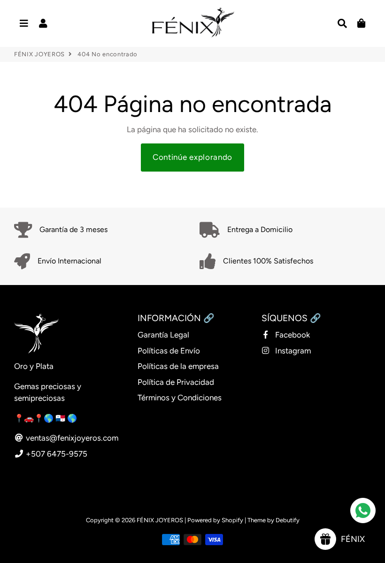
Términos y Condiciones (180, 397)
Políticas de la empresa (178, 366)
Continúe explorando (192, 157)
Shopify (232, 520)
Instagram (292, 350)
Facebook (291, 334)
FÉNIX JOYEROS (39, 54)
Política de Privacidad (176, 382)
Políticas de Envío (169, 350)
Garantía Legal (163, 334)
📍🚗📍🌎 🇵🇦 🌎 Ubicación (64, 418)
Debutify (288, 520)
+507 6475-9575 (55, 453)
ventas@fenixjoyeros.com (71, 438)
